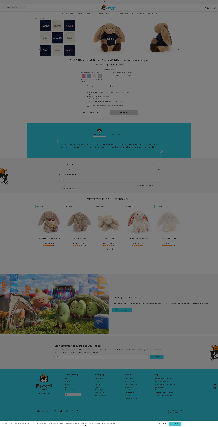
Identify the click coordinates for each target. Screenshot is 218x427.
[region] (109, 424)
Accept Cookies (175, 423)
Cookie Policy (82, 425)
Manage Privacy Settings (161, 423)
